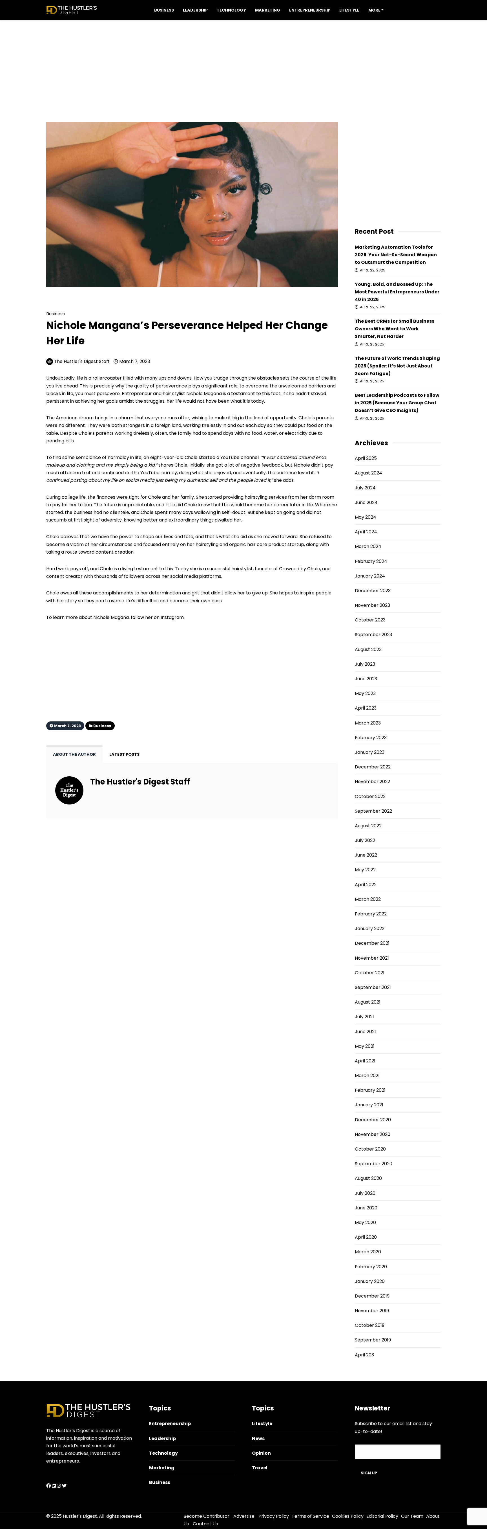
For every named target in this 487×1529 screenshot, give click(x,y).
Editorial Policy (382, 1516)
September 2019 (373, 1340)
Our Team (412, 1516)
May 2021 (365, 1046)
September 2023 (373, 634)
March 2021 (367, 1075)
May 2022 (365, 869)
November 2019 (372, 1310)
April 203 (364, 1355)
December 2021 (372, 943)
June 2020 (366, 1208)
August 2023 (368, 649)
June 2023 (366, 679)
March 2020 (368, 1252)
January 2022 (369, 928)
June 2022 (366, 855)
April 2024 (366, 532)
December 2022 (373, 767)
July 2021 (364, 1016)
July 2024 (365, 488)
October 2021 (369, 972)
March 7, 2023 (134, 361)
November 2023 (372, 605)
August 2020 (368, 1178)
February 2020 (371, 1266)
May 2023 (365, 693)
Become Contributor (206, 1516)
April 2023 (366, 708)
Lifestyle (349, 10)
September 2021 (373, 987)
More (374, 10)
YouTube (230, 457)
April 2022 (366, 884)
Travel (259, 1468)
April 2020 (366, 1237)
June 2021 (365, 1031)
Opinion (261, 1453)
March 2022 (368, 899)
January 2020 (370, 1281)
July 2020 (365, 1193)
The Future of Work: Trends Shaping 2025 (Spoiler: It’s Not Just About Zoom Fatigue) (397, 366)
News (258, 1438)
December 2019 (372, 1296)
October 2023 (370, 620)
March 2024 (368, 546)
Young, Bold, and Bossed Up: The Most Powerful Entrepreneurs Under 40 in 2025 (397, 292)
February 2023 (371, 737)
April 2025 (366, 458)
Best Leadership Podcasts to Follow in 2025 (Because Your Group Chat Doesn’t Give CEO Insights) (397, 403)
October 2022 (370, 796)
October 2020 (370, 1149)
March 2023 (368, 723)
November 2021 (372, 958)
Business (164, 10)
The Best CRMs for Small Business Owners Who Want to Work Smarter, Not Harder (394, 329)
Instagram (172, 617)
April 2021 (365, 1061)
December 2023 (373, 590)
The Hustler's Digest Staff (82, 361)
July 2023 (365, 664)
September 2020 (373, 1163)
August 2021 (367, 1002)
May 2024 (365, 517)
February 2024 (371, 561)
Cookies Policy (348, 1516)
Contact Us (205, 1524)
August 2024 (368, 473)
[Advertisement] (243, 59)
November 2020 (372, 1134)
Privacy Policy (273, 1516)
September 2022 (373, 811)
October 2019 (369, 1325)
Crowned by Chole (299, 568)
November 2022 (372, 781)
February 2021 (370, 1090)
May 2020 (365, 1222)
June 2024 (366, 502)
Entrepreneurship (309, 10)
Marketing (267, 10)
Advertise (243, 1516)
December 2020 (373, 1119)
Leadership (195, 10)
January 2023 (369, 752)
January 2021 (369, 1105)
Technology (231, 10)
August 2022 (368, 826)
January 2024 (370, 576)
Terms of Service (310, 1516)
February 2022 (371, 914)
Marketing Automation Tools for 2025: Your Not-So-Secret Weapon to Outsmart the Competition (396, 255)
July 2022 (365, 840)
